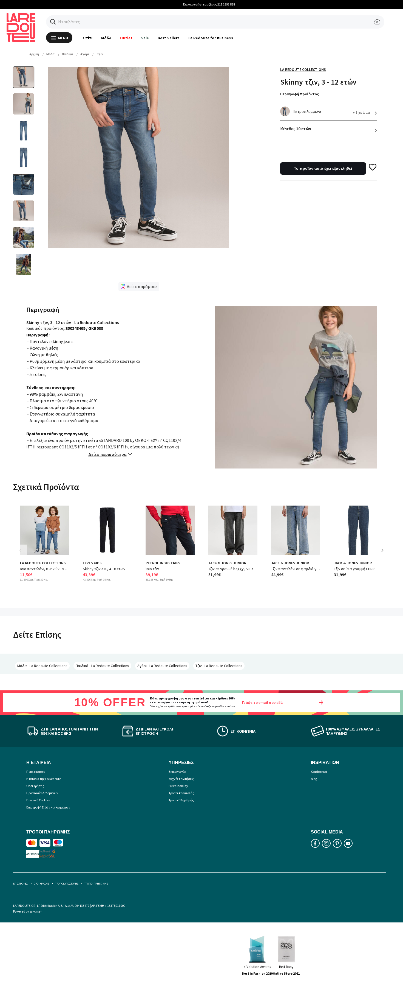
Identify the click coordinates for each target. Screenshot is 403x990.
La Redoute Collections (303, 69)
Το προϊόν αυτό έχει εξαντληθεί (323, 168)
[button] (53, 22)
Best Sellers (169, 37)
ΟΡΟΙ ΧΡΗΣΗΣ (41, 883)
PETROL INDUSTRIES (163, 562)
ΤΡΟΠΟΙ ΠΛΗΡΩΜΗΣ (96, 883)
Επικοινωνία (177, 771)
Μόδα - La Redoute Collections (42, 665)
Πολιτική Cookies (38, 800)
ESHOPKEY (36, 911)
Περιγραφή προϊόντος (299, 93)
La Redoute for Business (210, 37)
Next (384, 554)
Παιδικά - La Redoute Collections (102, 665)
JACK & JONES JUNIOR (227, 562)
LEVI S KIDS (92, 562)
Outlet (126, 37)
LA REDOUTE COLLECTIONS (43, 562)
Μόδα (106, 37)
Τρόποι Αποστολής (181, 793)
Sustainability (178, 786)
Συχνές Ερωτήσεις (181, 779)
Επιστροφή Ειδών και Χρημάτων (48, 807)
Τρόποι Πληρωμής (181, 800)
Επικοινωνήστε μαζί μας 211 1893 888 (202, 4)
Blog (314, 779)
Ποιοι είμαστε (35, 771)
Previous (24, 554)
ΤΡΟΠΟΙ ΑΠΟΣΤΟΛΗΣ (66, 883)
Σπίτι (87, 37)
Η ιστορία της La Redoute (43, 779)
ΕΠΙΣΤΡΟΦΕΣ (20, 883)
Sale (145, 37)
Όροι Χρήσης (35, 786)
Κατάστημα (319, 771)
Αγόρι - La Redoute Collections (162, 665)
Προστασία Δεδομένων (42, 793)
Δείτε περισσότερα (107, 454)
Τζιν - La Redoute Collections (218, 665)
